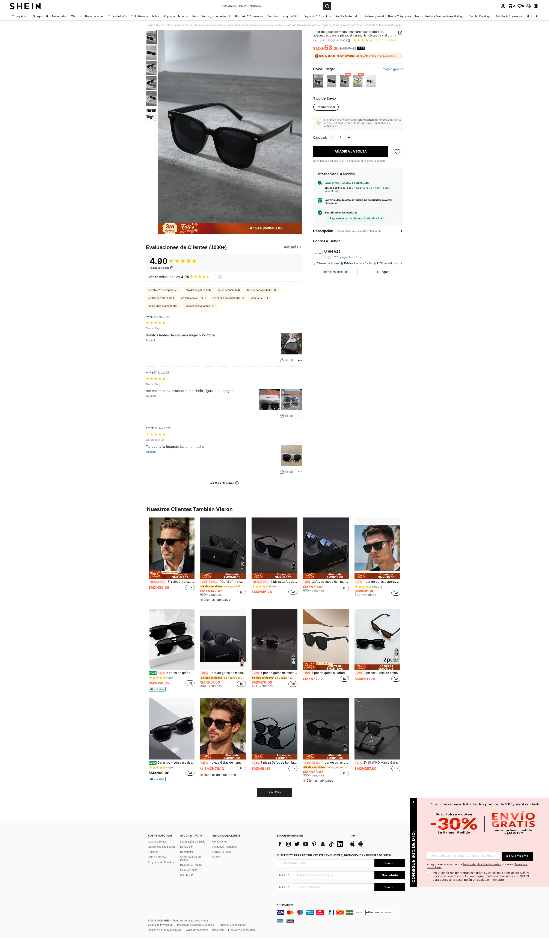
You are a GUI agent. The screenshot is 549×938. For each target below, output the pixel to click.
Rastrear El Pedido (191, 864)
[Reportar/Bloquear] (299, 360)
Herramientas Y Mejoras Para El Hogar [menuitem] (440, 16)
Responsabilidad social (161, 846)
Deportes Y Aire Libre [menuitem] (317, 16)
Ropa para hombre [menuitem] (176, 16)
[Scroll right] (536, 16)
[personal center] (502, 6)
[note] (172, 574)
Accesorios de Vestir (180, 25)
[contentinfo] (341, 912)
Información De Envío (192, 841)
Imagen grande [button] (392, 69)
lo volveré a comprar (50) (163, 290)
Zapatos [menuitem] (272, 16)
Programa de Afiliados (161, 862)
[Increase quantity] (348, 137)
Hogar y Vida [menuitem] (290, 16)
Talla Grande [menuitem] (139, 16)
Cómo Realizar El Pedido (190, 858)
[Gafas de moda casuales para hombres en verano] (172, 728)
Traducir (151, 340)
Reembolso (187, 851)
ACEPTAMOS (285, 905)
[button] (528, 6)
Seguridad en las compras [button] (341, 212)
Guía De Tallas (188, 869)
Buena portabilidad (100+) (263, 290)
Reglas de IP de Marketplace (165, 930)
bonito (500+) (259, 298)
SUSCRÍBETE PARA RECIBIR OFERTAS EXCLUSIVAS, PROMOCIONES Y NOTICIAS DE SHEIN (334, 855)
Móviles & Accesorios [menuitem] (509, 16)
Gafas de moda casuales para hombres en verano (172, 762)
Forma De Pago (221, 851)
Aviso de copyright (197, 930)
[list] (311, 844)
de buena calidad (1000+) (228, 298)
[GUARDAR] (397, 151)
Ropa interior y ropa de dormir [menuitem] (211, 16)
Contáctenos (219, 841)
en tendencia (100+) (193, 298)
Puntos (216, 857)
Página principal (155, 25)
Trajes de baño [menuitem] (117, 16)
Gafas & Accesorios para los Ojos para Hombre (255, 25)
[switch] (218, 277)
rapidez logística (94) (198, 290)
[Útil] (281, 360)
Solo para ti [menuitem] (40, 16)
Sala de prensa (157, 857)
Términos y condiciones (232, 924)
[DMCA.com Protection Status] (290, 920)
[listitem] (171, 558)
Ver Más (274, 792)
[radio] (318, 81)
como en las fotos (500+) (163, 305)
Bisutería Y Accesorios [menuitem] (249, 16)
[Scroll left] (531, 16)
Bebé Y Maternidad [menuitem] (347, 16)
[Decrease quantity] (332, 137)
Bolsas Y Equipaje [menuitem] (399, 16)
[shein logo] (25, 6)
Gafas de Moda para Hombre (302, 25)
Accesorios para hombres (210, 25)
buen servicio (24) (229, 290)
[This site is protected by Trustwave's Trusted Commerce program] (280, 920)
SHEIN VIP (186, 875)
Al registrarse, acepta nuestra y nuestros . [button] (477, 866)
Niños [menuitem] (156, 16)
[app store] (353, 845)
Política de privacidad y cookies (195, 924)
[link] (511, 5)
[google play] (361, 845)
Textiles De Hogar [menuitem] (480, 16)
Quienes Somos (157, 841)
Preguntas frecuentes (224, 846)
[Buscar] (327, 6)
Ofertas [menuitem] (76, 16)
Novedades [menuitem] (59, 16)
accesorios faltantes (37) (201, 305)
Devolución (186, 846)
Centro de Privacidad (160, 924)
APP (352, 835)
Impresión (218, 930)
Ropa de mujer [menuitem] (94, 16)
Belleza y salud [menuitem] (374, 16)
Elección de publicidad (241, 930)
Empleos (153, 851)
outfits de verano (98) (161, 298)
